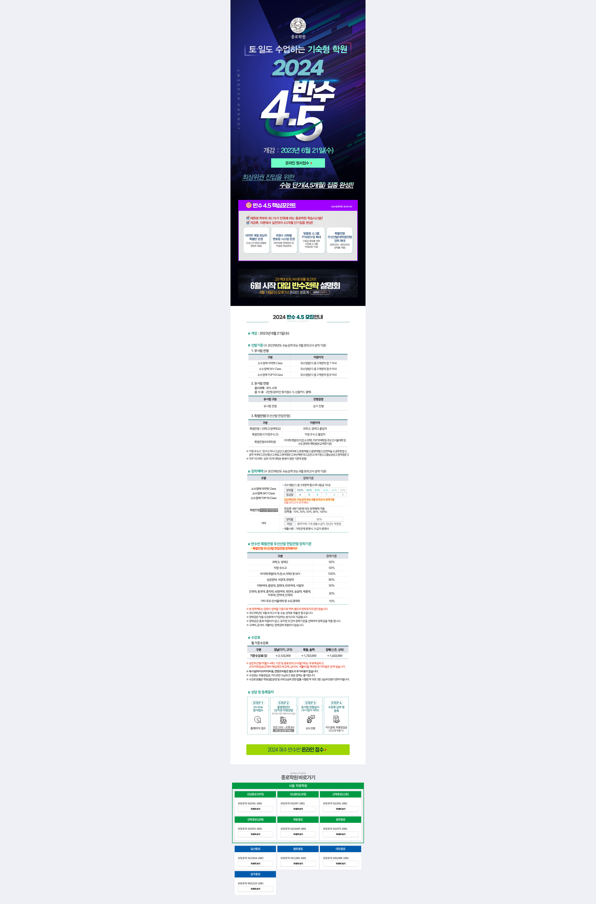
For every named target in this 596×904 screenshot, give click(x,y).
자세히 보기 (255, 809)
